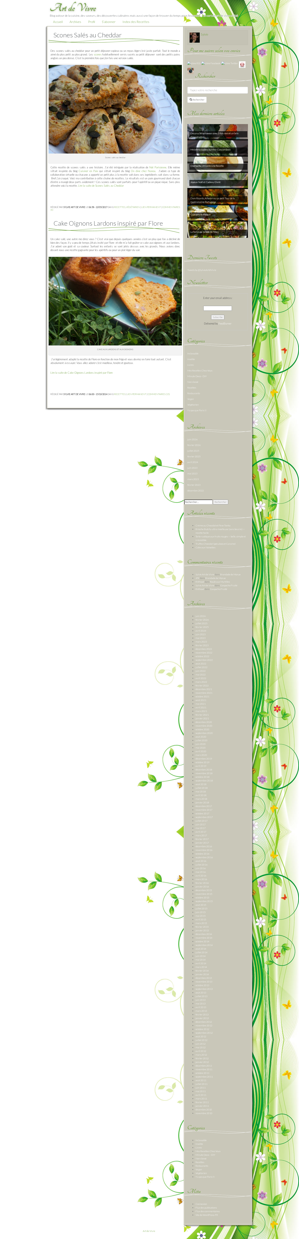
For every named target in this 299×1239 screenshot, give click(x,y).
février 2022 (202, 685)
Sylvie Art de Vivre (204, 574)
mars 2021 (201, 711)
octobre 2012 (202, 1029)
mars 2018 (201, 798)
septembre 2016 (204, 857)
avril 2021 (200, 707)
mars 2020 (201, 754)
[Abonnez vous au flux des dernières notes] (193, 63)
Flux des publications (206, 1207)
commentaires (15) (159, 394)
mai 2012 (200, 1047)
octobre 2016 (202, 853)
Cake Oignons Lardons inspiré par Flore (108, 223)
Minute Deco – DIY (205, 1154)
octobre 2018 (202, 776)
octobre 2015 (202, 897)
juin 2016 (200, 868)
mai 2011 (200, 1091)
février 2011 (202, 1102)
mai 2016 (200, 871)
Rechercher (198, 99)
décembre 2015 (203, 890)
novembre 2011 (203, 1069)
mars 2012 (201, 1054)
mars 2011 (201, 1098)
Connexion (201, 1203)
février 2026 (194, 445)
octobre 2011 (202, 1073)
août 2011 (200, 1080)
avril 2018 (200, 795)
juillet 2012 (201, 1040)
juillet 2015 (201, 908)
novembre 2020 (203, 725)
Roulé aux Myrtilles (220, 581)
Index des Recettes (135, 22)
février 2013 (202, 1014)
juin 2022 (200, 670)
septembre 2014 (204, 945)
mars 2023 (193, 479)
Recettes (119, 207)
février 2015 (202, 926)
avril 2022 (200, 678)
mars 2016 (201, 879)
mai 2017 (200, 828)
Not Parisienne (157, 167)
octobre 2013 (202, 985)
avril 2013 (200, 1007)
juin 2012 (200, 1043)
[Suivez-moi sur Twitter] (229, 63)
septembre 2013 (204, 988)
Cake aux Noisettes (205, 547)
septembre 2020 (204, 733)
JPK (197, 578)
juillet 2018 (201, 787)
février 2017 (202, 839)
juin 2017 (200, 824)
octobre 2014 (202, 941)
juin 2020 (200, 744)
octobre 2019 (202, 762)
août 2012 (200, 1036)
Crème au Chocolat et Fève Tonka (212, 525)
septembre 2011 (204, 1076)
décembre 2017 (203, 806)
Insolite (191, 359)
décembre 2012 (203, 1021)
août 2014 (200, 948)
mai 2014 (200, 959)
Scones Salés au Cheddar (87, 35)
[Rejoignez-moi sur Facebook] (210, 63)
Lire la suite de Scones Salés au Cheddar (101, 185)
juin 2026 (192, 439)
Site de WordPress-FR (206, 1214)
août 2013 (200, 992)
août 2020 (200, 736)
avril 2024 (192, 462)
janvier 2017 (202, 842)
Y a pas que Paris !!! (196, 410)
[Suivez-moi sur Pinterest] (242, 64)
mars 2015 (201, 923)
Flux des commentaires (207, 1211)
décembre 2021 (203, 689)
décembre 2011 (203, 1065)
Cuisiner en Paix (88, 171)
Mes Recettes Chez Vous (199, 370)
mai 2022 (200, 674)
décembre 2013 (203, 977)
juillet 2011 (201, 1083)
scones (98, 54)
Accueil (58, 22)
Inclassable (193, 353)
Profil (91, 22)
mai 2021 (200, 703)
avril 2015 (200, 919)
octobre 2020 (202, 729)
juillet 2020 (201, 740)
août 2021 (200, 700)
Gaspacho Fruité (228, 585)
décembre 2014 (203, 934)
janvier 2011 (202, 1105)
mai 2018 (200, 791)
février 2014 (202, 970)
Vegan (190, 398)
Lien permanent (151, 207)
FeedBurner (224, 323)
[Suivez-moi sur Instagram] (190, 70)
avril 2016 (200, 875)
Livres (190, 364)
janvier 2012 (202, 1062)
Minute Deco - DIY (197, 376)
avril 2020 (200, 751)
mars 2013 (201, 1010)
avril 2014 (200, 963)
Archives (75, 22)
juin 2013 (200, 999)
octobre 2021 (202, 696)
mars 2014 (201, 966)
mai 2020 (200, 747)
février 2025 (194, 456)
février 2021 (202, 714)
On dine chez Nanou (143, 171)
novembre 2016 (203, 850)
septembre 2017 (204, 817)
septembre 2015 (204, 901)
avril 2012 (200, 1051)
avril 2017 (200, 831)
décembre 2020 (203, 722)
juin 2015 (200, 912)
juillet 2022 (201, 667)
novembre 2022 (203, 652)
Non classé (192, 381)
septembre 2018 (204, 780)
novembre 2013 (203, 981)
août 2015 (200, 904)
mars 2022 (201, 681)
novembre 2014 (203, 937)
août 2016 (200, 860)
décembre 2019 (203, 758)
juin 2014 (200, 956)
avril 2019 (200, 765)
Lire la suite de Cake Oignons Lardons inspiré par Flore (81, 372)
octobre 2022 (202, 656)
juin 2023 (192, 467)
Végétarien (133, 207)
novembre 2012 (203, 1025)
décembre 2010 (203, 1109)
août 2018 (200, 784)
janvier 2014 (202, 974)
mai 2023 (192, 473)
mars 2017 (201, 835)
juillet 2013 (201, 996)
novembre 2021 (203, 692)
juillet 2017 (201, 820)
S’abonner (109, 22)
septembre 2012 (204, 1032)
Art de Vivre (149, 1231)
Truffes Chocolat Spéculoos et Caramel (215, 543)
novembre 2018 (203, 773)
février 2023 (194, 484)
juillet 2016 (201, 864)
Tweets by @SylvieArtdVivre (201, 270)
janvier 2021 (202, 718)
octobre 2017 (202, 813)
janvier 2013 (202, 1018)
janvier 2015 (202, 930)
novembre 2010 (203, 1113)
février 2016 (202, 882)
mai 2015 (200, 915)
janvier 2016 (202, 886)
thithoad (199, 581)
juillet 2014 (201, 952)
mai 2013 (200, 1003)
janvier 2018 (202, 802)
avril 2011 (200, 1094)
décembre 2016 (203, 846)
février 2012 (202, 1058)
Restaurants (193, 393)
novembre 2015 (203, 893)
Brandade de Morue (230, 574)
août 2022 (200, 663)
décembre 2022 (195, 490)
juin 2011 (200, 1087)
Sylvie (204, 34)
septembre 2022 (204, 659)
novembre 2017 (203, 809)
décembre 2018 (203, 769)
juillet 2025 (193, 450)
